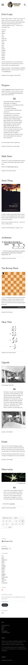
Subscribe (5, 605)
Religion (3, 575)
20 (6, 521)
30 (9, 521)
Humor (3, 564)
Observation (7, 469)
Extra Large (7, 14)
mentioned (8, 89)
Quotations (4, 574)
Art (2, 555)
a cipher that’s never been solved (16, 93)
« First (15, 518)
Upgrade (5, 362)
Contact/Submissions (6, 632)
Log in (3, 612)
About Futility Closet (5, 625)
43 (3, 524)
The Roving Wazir (10, 268)
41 (19, 521)
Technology (4, 580)
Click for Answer (21, 307)
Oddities (11, 431)
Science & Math (17, 75)
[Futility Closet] (14, 6)
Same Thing (7, 180)
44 (6, 524)
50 (12, 524)
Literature (3, 567)
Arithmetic (7, 237)
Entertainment (12, 227)
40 (16, 521)
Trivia (21, 227)
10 (3, 521)
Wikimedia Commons (22, 483)
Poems (3, 571)
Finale (4, 441)
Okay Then (7, 321)
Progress (5, 85)
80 (22, 524)
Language (11, 75)
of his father (12, 503)
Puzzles (11, 146)
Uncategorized (4, 582)
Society (3, 578)
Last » (10, 527)
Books (3, 628)
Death (3, 558)
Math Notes (7, 156)
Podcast (3, 569)
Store (3, 629)
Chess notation (4, 631)
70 (19, 524)
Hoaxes (3, 562)
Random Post (8, 541)
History (3, 561)
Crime (3, 557)
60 (16, 524)
